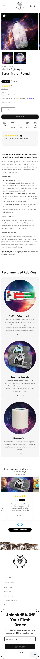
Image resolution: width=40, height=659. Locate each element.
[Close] (36, 611)
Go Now (19, 334)
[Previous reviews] (3, 138)
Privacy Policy (8, 591)
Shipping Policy (8, 596)
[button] (4, 6)
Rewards (6, 605)
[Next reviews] (37, 138)
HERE (28, 653)
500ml (15, 81)
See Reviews (4, 88)
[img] (20, 496)
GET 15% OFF (20, 647)
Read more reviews (20, 530)
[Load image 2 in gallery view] (20, 58)
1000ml (5, 81)
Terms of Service (9, 583)
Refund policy (8, 587)
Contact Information (10, 600)
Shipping (3, 94)
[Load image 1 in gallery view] (7, 58)
